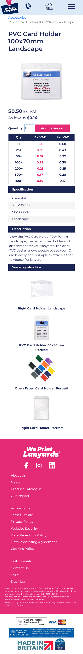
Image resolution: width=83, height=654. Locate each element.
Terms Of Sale (22, 515)
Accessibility (21, 508)
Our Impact (20, 496)
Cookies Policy (22, 549)
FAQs (15, 575)
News (15, 482)
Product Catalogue (26, 489)
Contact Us (20, 568)
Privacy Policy (22, 522)
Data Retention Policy (28, 535)
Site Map (18, 581)
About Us (18, 475)
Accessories (17, 17)
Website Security (24, 528)
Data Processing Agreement (34, 542)
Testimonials (21, 561)
